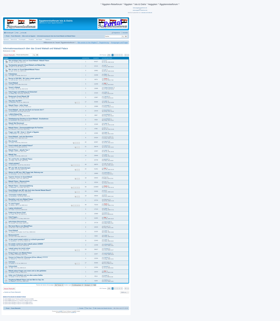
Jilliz (12, 267)
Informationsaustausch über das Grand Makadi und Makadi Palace (35, 48)
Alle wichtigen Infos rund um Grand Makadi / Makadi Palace (29, 60)
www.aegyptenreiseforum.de (140, 7)
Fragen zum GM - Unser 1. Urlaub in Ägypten (24, 132)
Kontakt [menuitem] (81, 308)
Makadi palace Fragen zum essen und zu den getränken (27, 271)
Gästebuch (48, 39)
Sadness (13, 281)
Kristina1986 (14, 191)
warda (12, 263)
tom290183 (14, 111)
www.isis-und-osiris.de (146, 12)
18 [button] (125, 55)
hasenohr (13, 102)
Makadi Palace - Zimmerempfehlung (21, 186)
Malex (105, 74)
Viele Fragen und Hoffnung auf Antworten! (23, 92)
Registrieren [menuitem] (117, 32)
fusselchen (107, 110)
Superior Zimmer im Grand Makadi (20, 177)
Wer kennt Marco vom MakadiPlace (20, 226)
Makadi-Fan (14, 258)
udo (12, 62)
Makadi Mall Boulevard (16, 123)
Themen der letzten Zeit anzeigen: (45, 285)
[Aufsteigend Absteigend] (88, 285)
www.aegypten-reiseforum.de (140, 10)
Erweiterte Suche (125, 36)
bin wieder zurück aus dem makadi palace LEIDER (26, 244)
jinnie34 (106, 159)
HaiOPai (106, 257)
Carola (12, 89)
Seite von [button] (109, 55)
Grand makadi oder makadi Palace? (21, 145)
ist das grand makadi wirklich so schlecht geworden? (27, 239)
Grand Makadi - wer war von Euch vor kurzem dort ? (26, 110)
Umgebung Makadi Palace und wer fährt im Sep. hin (26, 280)
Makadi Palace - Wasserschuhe (19, 181)
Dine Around (13, 141)
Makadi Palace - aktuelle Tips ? (19, 150)
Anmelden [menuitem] (125, 32)
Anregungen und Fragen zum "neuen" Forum (113, 42)
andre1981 (107, 172)
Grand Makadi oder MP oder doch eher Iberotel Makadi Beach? (30, 190)
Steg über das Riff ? (15, 101)
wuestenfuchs (108, 253)
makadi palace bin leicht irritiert (19, 248)
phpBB (60, 311)
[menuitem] (22, 32)
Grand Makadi (13, 83)
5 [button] (121, 55)
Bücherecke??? (14, 235)
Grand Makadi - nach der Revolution (21, 136)
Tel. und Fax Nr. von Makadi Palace (20, 159)
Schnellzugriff (9, 32)
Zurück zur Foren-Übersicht (12, 292)
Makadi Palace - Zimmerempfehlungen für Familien (26, 127)
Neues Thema (8, 55)
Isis (14, 51)
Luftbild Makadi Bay (15, 114)
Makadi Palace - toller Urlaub (18, 105)
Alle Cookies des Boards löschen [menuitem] (103, 308)
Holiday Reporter (108, 87)
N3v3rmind (14, 133)
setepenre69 (107, 244)
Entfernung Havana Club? (17, 212)
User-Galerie (39, 39)
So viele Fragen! (14, 204)
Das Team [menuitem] (89, 308)
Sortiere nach (68, 285)
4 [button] (119, 55)
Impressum (6, 39)
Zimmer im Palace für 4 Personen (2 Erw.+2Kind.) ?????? (28, 257)
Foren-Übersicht (15, 308)
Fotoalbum (31, 39)
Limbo (105, 92)
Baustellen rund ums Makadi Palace (21, 199)
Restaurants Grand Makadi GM (19, 96)
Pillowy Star (14, 93)
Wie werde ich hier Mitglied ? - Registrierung (78, 42)
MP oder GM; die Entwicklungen (19, 168)
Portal (7, 36)
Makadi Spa (12, 154)
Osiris (106, 78)
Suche (122, 36)
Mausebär (13, 187)
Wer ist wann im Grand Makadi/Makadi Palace (24, 69)
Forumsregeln (22, 39)
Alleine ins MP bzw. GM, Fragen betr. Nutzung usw (26, 172)
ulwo (12, 151)
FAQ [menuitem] (17, 32)
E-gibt (12, 75)
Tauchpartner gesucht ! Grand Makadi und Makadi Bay (27, 65)
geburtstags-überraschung (17, 221)
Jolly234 (13, 97)
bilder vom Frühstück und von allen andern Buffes (26, 275)
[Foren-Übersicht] (21, 23)
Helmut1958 (107, 222)
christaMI (106, 105)
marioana (12, 262)
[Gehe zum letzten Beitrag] (106, 61)
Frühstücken (13, 74)
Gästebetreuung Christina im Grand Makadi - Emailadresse (28, 119)
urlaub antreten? (14, 163)
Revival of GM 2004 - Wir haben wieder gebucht (24, 78)
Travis (12, 209)
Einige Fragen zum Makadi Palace (20, 253)
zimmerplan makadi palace (18, 195)
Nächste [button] (128, 55)
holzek (106, 213)
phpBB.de (73, 312)
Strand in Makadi (14, 87)
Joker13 (106, 141)
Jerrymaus (14, 174)
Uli (11, 51)
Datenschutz (14, 39)
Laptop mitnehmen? (15, 208)
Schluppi (13, 245)
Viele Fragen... (13, 217)
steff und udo (14, 80)
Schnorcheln (13, 266)
